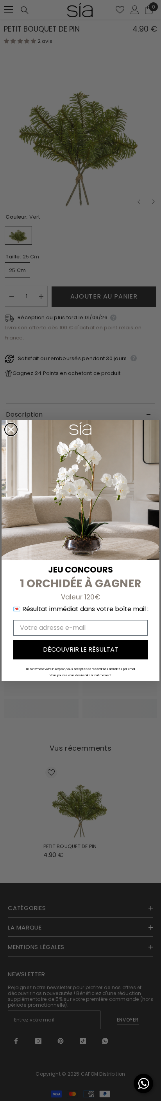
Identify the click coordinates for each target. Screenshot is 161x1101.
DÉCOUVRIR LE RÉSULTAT (80, 649)
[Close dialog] (11, 429)
